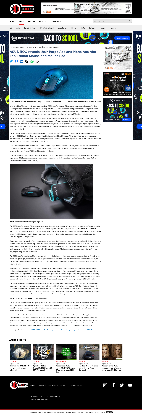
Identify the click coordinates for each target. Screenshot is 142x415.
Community (56, 20)
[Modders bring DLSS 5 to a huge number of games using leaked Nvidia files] (112, 351)
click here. (109, 412)
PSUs (83, 26)
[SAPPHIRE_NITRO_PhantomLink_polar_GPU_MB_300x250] (117, 56)
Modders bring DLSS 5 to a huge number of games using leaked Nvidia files (111, 366)
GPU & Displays (61, 360)
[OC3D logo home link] (22, 8)
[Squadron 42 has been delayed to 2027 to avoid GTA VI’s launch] (43, 351)
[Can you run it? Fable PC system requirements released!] (20, 351)
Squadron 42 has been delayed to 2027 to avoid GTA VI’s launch (42, 366)
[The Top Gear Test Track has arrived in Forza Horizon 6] (89, 351)
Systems (113, 26)
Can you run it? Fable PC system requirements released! (19, 366)
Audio (18, 26)
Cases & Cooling (29, 26)
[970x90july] (71, 36)
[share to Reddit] (37, 60)
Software (92, 26)
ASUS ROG (38, 45)
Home (12, 20)
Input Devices (62, 26)
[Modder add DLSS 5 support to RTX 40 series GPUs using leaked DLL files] (66, 351)
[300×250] (117, 108)
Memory (74, 26)
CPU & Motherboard (46, 26)
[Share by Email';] (26, 60)
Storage (102, 26)
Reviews (31, 20)
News (21, 20)
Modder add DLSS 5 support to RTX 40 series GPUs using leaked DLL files (65, 367)
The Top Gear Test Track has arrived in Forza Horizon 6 (88, 366)
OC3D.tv (42, 20)
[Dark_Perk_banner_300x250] (117, 82)
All (11, 26)
